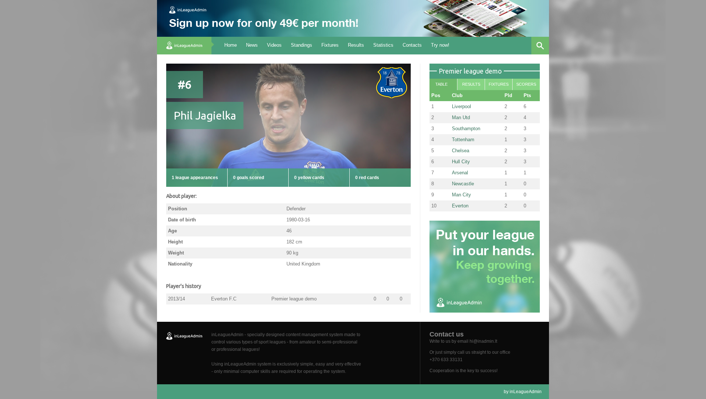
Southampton (466, 128)
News (252, 45)
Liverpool (461, 106)
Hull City (461, 161)
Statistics (383, 45)
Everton (460, 206)
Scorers (526, 84)
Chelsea (460, 150)
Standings (301, 45)
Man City (461, 194)
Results (356, 45)
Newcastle (463, 183)
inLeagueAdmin (526, 391)
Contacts (412, 45)
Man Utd (461, 117)
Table (441, 84)
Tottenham (463, 139)
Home (230, 45)
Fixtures (330, 45)
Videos (274, 45)
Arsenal (460, 172)
